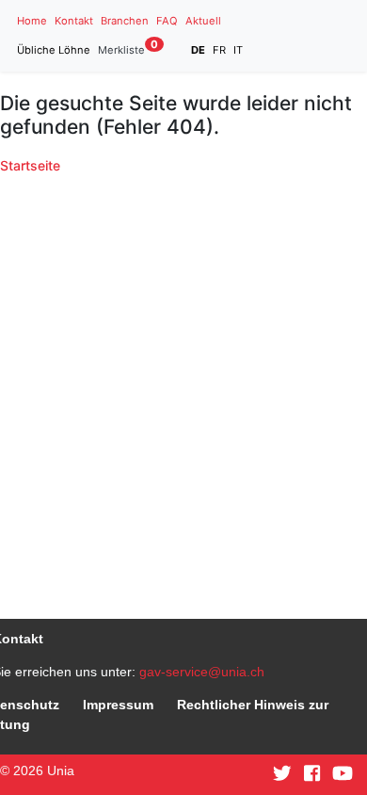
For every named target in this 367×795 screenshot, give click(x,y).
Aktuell (203, 20)
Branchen (125, 20)
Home (32, 20)
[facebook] (312, 774)
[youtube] (342, 774)
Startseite (30, 165)
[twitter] (282, 774)
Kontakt (74, 20)
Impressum (118, 704)
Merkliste (128, 49)
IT (238, 50)
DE (198, 50)
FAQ (167, 20)
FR (219, 50)
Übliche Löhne (53, 50)
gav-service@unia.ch (201, 671)
